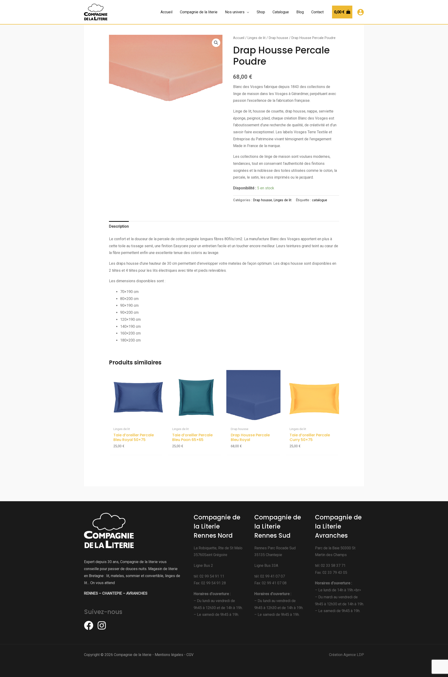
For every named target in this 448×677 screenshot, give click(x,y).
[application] (247, 12)
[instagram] (103, 625)
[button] (216, 43)
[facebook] (90, 625)
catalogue (319, 200)
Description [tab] (119, 226)
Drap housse (278, 38)
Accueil (238, 38)
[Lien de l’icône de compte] (360, 12)
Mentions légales (169, 654)
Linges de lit (257, 38)
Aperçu (136, 420)
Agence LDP (353, 654)
